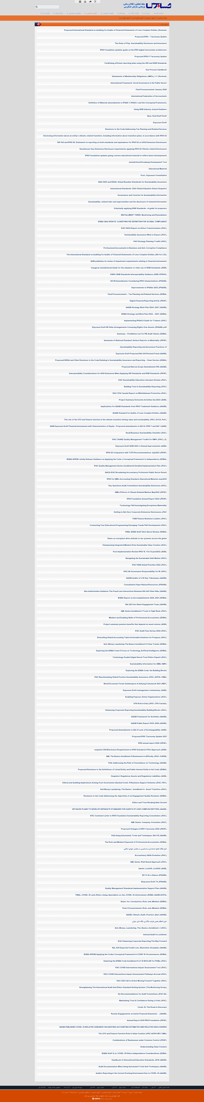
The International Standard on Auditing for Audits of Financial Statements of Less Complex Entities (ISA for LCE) (116, 254)
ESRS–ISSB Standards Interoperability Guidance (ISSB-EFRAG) (138, 274)
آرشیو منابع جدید (138, 18)
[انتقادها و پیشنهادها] (95, 1)
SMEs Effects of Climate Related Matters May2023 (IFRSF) (141, 492)
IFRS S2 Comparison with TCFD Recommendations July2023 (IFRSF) (136, 452)
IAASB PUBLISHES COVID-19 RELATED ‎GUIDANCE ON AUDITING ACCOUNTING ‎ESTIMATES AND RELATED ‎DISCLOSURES (113, 1027)
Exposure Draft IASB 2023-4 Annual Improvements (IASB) (141, 446)
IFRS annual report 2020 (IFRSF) (152, 743)
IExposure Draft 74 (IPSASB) (154, 881)
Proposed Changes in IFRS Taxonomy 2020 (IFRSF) (144, 829)
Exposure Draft (160, 122)
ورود (130, 1092)
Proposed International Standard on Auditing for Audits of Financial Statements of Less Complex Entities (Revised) (115, 30)
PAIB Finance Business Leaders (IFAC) (150, 518)
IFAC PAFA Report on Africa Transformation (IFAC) (144, 228)
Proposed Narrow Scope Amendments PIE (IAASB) (144, 366)
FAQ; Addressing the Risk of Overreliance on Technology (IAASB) (137, 763)
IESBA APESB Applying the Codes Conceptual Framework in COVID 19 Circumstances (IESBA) (125, 954)
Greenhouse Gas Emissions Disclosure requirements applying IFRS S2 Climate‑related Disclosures (123, 149)
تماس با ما (65, 1092)
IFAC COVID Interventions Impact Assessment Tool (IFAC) (141, 967)
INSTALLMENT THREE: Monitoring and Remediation (144, 215)
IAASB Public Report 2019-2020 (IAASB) (149, 723)
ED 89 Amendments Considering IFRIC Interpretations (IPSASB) (138, 281)
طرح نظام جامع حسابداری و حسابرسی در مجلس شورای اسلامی (145, 848)
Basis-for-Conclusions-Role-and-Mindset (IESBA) (144, 901)
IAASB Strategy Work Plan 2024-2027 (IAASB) (146, 307)
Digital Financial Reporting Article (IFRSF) (148, 300)
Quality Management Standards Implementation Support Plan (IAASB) (136, 888)
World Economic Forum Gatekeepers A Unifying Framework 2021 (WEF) (135, 683)
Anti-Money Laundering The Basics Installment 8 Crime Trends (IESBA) (135, 644)
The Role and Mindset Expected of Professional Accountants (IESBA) (136, 842)
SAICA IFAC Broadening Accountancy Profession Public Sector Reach (136, 472)
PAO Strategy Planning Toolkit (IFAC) (150, 241)
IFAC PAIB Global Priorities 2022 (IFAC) (149, 564)
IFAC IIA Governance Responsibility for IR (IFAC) (145, 571)
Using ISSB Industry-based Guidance (150, 109)
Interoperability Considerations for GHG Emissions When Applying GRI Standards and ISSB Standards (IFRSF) (118, 373)
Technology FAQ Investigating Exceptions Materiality (143, 505)
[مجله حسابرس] (137, 5)
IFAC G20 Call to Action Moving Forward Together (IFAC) (142, 980)
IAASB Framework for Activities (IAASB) (149, 716)
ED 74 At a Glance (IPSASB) (154, 875)
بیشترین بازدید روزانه (54, 1087)
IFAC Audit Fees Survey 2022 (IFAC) (151, 631)
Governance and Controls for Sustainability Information (142, 195)
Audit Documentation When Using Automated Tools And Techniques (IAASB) (133, 1066)
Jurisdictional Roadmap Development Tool (148, 162)
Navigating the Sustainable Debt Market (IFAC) (146, 558)
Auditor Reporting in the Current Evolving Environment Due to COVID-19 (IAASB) (131, 1073)
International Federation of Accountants (149, 96)
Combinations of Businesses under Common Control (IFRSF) (140, 1040)
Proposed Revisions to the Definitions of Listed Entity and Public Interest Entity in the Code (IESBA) (122, 769)
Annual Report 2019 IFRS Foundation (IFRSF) (147, 1020)
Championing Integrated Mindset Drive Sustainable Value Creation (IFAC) (134, 545)
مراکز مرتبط (73, 1092)
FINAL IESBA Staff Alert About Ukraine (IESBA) (146, 531)
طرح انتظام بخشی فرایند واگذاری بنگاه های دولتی (149, 921)
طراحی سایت (108, 1099)
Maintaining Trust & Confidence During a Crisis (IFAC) (143, 1000)
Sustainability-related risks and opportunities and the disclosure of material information (127, 201)
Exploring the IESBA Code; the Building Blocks (146, 670)
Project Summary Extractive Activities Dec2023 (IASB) (143, 399)
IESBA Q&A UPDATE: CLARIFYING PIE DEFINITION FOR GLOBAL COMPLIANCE (132, 221)
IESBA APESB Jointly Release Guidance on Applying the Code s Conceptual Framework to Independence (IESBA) (117, 459)
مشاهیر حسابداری (84, 1092)
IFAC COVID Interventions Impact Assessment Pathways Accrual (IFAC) (135, 974)
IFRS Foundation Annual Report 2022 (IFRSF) (147, 498)
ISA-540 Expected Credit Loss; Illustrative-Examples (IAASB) (139, 947)
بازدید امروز (122, 1087)
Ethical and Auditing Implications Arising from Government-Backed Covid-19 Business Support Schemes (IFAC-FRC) (114, 782)
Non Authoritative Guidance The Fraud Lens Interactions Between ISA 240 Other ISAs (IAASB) (125, 591)
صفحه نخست (138, 1092)
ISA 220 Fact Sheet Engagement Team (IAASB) (146, 604)
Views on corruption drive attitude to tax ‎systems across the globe (137, 538)
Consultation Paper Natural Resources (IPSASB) (145, 584)
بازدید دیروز (100, 1087)
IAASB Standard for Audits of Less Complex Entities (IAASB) (140, 413)
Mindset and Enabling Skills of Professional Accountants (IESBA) (138, 617)
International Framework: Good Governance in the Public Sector (139, 83)
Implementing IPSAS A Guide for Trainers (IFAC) (145, 320)
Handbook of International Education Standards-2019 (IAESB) (139, 1060)
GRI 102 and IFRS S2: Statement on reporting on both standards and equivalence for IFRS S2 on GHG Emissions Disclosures (112, 142)
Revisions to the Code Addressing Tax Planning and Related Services (136, 129)
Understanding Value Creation (153, 1046)
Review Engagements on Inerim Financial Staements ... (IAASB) (139, 1013)
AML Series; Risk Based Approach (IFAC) (148, 862)
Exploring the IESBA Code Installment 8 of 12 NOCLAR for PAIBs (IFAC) (135, 961)
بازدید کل (144, 1087)
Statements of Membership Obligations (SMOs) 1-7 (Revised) (139, 76)
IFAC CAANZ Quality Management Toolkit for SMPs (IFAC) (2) (139, 439)
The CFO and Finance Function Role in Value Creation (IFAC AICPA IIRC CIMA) (132, 1033)
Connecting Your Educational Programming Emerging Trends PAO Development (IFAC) (128, 525)
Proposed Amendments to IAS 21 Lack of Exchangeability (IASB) (138, 730)
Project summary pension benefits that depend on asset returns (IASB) (135, 624)
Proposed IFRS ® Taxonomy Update (151, 56)
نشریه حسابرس (106, 1092)
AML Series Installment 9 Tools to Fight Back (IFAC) (144, 611)
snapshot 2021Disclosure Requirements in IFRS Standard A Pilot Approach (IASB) (130, 749)
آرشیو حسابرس (150, 18)
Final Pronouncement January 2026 (151, 89)
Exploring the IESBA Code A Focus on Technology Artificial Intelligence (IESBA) (131, 650)
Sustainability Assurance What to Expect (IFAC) (145, 234)
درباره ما (124, 1092)
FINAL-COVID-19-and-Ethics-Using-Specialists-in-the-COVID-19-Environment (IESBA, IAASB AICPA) (121, 895)
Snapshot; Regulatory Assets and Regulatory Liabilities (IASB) (139, 776)
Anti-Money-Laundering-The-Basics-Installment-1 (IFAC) (141, 928)
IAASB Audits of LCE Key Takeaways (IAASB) (146, 578)
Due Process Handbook (156, 69)
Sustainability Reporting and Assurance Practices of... (143, 347)
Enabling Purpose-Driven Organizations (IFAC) (146, 697)
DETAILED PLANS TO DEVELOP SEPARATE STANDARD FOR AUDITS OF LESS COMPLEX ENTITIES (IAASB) (119, 809)
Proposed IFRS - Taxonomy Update (151, 36)
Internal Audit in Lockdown (155, 934)
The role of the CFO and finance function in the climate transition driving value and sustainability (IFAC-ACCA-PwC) (115, 419)
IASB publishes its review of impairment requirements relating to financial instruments (129, 261)
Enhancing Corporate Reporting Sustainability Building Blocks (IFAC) (136, 710)
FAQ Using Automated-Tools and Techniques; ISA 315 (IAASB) (139, 835)
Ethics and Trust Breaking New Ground (149, 802)
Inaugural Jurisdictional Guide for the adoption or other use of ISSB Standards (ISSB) (129, 267)
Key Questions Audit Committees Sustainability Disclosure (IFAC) (137, 485)
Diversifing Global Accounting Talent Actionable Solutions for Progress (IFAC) (132, 637)
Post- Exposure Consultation (154, 175)
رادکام (102, 1099)
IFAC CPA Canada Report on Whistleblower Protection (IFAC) (140, 393)
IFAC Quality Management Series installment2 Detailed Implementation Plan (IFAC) (130, 465)
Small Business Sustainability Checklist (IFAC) (146, 432)
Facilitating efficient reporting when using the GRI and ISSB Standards (136, 63)
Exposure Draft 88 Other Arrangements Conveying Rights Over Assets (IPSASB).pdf (129, 327)
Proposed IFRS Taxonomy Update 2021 (149, 736)
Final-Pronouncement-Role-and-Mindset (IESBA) (144, 908)
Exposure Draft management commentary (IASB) (145, 690)
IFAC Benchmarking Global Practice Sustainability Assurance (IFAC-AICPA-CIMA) (130, 677)
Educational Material (158, 168)
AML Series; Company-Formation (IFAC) (149, 822)
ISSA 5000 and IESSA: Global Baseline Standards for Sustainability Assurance (132, 182)
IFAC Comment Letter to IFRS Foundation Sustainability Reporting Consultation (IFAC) (128, 815)
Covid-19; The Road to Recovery (152, 1007)
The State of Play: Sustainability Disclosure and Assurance (141, 43)
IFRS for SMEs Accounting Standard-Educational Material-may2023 (137, 479)
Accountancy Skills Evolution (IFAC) (151, 855)
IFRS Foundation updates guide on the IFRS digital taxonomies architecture (133, 50)
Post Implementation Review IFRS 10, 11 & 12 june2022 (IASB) (140, 551)
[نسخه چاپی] (80, 1)
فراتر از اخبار (116, 1092)
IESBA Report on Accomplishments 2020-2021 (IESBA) (142, 598)
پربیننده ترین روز (77, 1087)
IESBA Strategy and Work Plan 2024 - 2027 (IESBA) (144, 314)
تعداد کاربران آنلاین (163, 1087)
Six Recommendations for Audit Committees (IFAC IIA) (142, 994)
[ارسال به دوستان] (90, 1)
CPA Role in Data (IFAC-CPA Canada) (150, 703)
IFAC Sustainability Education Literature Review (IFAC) (142, 380)
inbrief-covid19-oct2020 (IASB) (152, 868)
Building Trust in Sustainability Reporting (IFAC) (145, 386)
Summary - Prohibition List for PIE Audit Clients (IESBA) (142, 333)
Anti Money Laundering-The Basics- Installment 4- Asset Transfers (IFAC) (133, 789)
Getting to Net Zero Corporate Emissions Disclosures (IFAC (140, 512)
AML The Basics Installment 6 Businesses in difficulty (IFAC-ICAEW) (136, 756)
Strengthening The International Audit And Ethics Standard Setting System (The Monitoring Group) (123, 987)
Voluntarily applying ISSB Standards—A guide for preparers (140, 208)
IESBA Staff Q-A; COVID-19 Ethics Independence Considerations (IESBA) (134, 1053)
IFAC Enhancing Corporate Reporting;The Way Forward (142, 941)
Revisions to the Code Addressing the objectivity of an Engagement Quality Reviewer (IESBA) (125, 796)
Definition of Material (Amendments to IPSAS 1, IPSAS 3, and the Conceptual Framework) (128, 102)
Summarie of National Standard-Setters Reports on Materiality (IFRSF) (135, 340)
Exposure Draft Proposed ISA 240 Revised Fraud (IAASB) (141, 353)
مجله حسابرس (162, 18)
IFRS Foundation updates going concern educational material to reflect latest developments (126, 155)
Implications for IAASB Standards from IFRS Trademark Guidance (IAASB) (134, 406)
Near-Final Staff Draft (157, 116)
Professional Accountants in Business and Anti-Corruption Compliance (135, 248)
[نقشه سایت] (85, 1)
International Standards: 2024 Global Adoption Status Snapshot (138, 188)
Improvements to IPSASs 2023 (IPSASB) (149, 287)
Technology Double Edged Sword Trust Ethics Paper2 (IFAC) (140, 657)
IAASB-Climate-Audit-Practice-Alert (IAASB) (146, 914)
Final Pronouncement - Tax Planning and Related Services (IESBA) (137, 294)
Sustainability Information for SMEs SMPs (148, 664)
